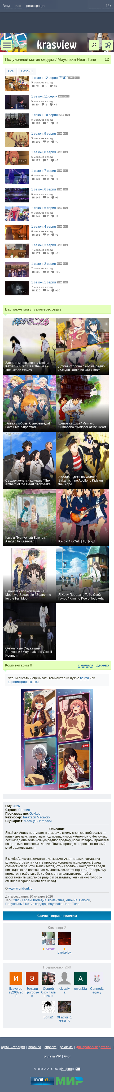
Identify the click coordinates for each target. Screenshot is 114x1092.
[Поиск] (94, 45)
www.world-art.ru (20, 888)
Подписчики (57, 967)
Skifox (48, 949)
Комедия (39, 900)
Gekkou (35, 813)
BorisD (48, 1017)
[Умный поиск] (107, 45)
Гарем (27, 900)
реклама (66, 1047)
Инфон (66, 1069)
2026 (16, 806)
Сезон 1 (27, 71)
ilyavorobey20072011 (16, 992)
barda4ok (64, 951)
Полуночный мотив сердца (25, 904)
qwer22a (80, 989)
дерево (103, 665)
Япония (24, 810)
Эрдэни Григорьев (32, 992)
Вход (6, 6)
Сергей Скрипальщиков (48, 992)
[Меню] (6, 45)
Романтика (56, 900)
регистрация (35, 6)
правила (34, 1047)
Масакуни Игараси (38, 821)
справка (50, 1047)
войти (84, 678)
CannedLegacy (97, 990)
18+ (108, 6)
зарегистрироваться (23, 682)
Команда (57, 928)
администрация (13, 1047)
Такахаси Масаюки (36, 817)
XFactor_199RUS (64, 1019)
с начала (85, 665)
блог (67, 1056)
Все (11, 71)
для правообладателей (93, 1047)
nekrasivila (64, 990)
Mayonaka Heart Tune (63, 904)
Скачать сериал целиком (57, 915)
